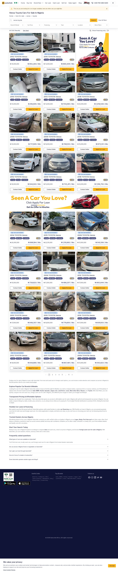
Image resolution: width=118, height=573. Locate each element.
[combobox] (17, 2)
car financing (64, 409)
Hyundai (47, 390)
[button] (59, 439)
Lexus (67, 390)
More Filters (98, 25)
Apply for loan (33, 69)
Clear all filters (102, 20)
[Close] (106, 8)
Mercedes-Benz (75, 390)
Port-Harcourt (87, 419)
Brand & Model (15, 25)
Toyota (90, 390)
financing (47, 25)
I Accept (111, 565)
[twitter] (98, 477)
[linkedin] (95, 477)
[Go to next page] (72, 374)
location (80, 25)
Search (93, 20)
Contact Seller (17, 69)
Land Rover (61, 390)
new (45, 429)
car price (30, 25)
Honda (42, 390)
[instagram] (92, 477)
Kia (56, 390)
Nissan (83, 390)
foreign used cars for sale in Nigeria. (90, 429)
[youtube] (101, 477)
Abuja (80, 419)
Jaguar (52, 390)
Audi (34, 390)
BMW (37, 390)
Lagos (76, 419)
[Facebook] (89, 477)
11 (68, 374)
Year (62, 25)
